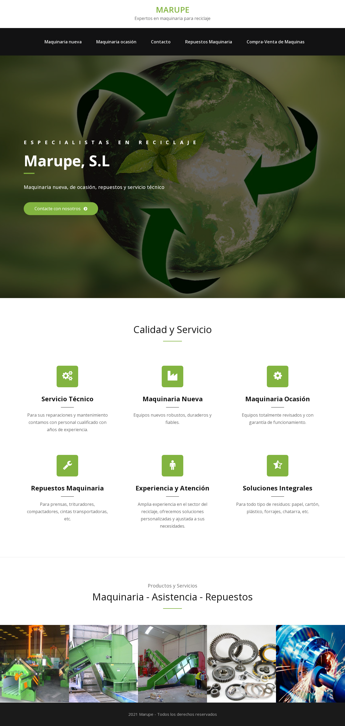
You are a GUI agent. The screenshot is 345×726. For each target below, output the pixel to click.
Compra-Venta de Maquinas (276, 42)
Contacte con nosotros (58, 209)
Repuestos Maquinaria (208, 42)
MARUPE (172, 9)
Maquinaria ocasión (116, 42)
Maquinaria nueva (63, 42)
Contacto (161, 42)
